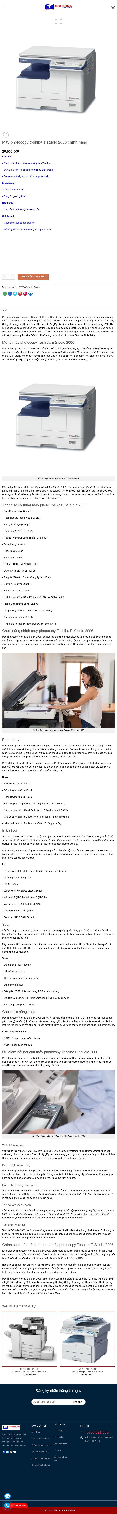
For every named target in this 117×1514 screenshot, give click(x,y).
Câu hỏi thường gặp (40, 1452)
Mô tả (4, 310)
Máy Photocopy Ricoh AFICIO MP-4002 (30, 1372)
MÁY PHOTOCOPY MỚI (22, 287)
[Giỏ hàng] (113, 7)
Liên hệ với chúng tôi (40, 1438)
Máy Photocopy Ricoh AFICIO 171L (87, 1372)
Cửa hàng (58, 1430)
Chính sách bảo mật (40, 1458)
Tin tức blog (59, 1437)
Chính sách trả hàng (40, 1465)
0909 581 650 (19, 1505)
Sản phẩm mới (60, 1444)
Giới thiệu (35, 1432)
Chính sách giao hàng (41, 1445)
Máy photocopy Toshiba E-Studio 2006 (23, 317)
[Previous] (2, 1347)
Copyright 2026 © (58, 1510)
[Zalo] (7, 1496)
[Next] (115, 1347)
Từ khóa (57, 1450)
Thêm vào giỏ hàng (33, 276)
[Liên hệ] (6, 1509)
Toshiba (37, 287)
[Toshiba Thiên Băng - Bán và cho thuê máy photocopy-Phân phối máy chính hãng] (58, 7)
